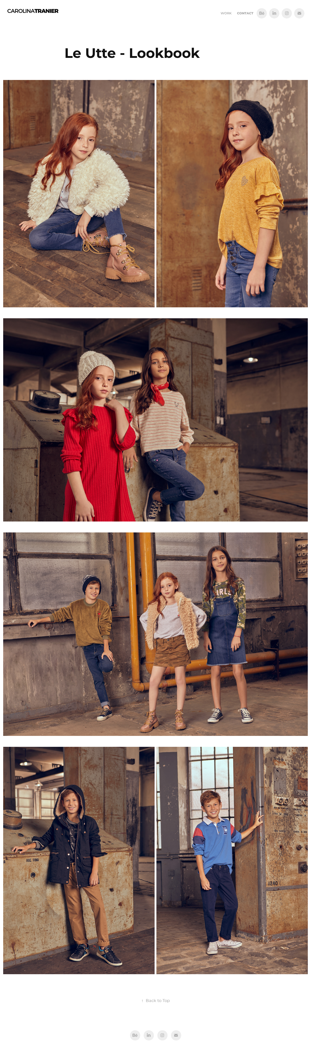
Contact (245, 13)
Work (226, 13)
